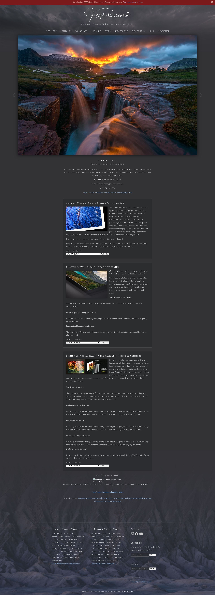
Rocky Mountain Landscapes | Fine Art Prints (96, 498)
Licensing (96, 31)
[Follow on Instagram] (132, 534)
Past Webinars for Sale (116, 31)
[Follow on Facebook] (137, 534)
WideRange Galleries (127, 591)
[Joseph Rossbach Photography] (107, 20)
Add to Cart (104, 254)
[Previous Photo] (15, 101)
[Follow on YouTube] (141, 534)
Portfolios (66, 31)
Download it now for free (133, 2)
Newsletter (163, 31)
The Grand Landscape (112, 501)
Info (151, 31)
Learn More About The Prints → (103, 564)
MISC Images (89, 193)
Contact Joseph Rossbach (141, 582)
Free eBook (51, 31)
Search (152, 568)
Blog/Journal (139, 31)
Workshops (81, 31)
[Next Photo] (200, 101)
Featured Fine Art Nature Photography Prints (114, 193)
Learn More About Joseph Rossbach (66, 564)
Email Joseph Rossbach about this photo (107, 492)
